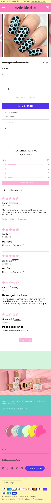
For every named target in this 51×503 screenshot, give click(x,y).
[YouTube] (22, 468)
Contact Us (31, 497)
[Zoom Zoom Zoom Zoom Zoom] (25, 35)
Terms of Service (8, 499)
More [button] (4, 450)
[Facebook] (3, 468)
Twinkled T (8, 497)
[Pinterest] (12, 468)
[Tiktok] (8, 468)
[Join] (47, 408)
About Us (22, 497)
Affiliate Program (38, 499)
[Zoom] (8, 52)
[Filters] (4, 190)
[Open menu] (5, 7)
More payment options (11, 112)
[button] (25, 160)
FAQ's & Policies (23, 499)
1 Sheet (7, 81)
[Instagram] (17, 468)
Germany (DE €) (10, 483)
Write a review (25, 183)
